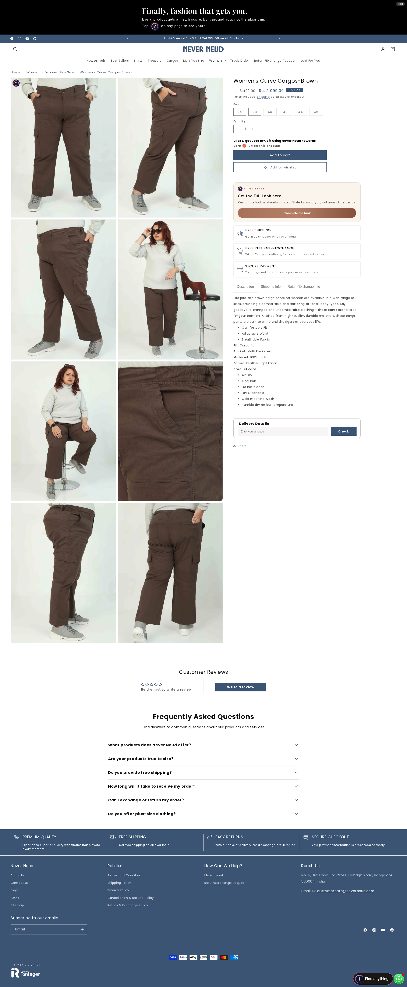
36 (240, 112)
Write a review (240, 687)
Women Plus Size (59, 72)
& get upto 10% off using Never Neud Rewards (274, 141)
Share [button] (242, 446)
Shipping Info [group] (271, 286)
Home (16, 72)
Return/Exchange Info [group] (303, 286)
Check (343, 431)
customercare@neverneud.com (345, 890)
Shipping (263, 97)
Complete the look (297, 213)
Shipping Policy (119, 883)
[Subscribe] (82, 929)
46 (318, 113)
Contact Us (20, 883)
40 (272, 113)
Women (215, 60)
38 (255, 112)
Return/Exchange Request (225, 883)
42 (287, 113)
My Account (213, 875)
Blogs (15, 890)
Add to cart (280, 155)
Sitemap (17, 905)
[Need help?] (399, 979)
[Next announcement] (279, 39)
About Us (18, 875)
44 (302, 113)
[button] (15, 49)
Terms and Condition (124, 875)
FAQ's (15, 898)
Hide (400, 4)
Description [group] (245, 286)
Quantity (239, 121)
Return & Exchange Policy (127, 905)
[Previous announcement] (127, 39)
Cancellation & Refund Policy (130, 898)
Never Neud (32, 965)
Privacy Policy (118, 890)
